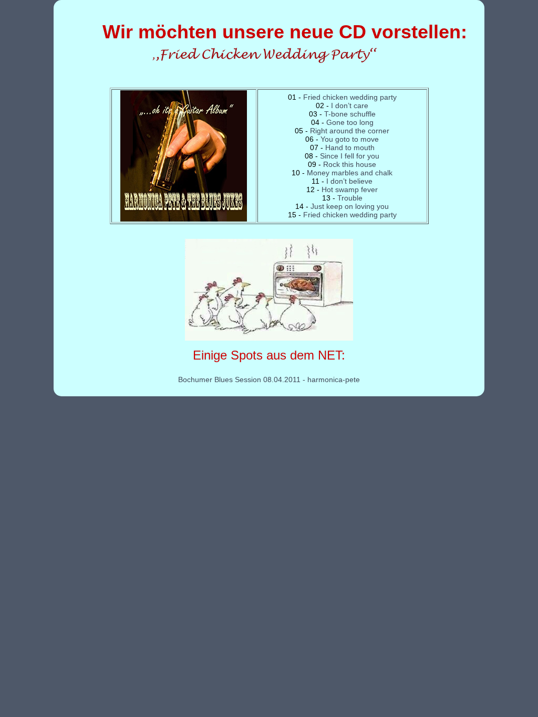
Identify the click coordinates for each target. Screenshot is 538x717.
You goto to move (349, 139)
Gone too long (350, 122)
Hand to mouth (350, 147)
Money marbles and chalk (349, 172)
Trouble (350, 198)
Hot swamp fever (350, 189)
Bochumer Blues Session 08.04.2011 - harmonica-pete (269, 379)
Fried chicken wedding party (350, 97)
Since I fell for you (349, 156)
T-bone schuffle (350, 114)
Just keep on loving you (350, 206)
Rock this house (349, 164)
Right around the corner (349, 130)
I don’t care (349, 105)
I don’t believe (349, 181)
